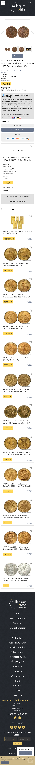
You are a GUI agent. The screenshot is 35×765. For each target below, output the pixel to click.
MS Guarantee (17, 618)
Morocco (27, 71)
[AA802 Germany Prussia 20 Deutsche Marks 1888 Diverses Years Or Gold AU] (17, 411)
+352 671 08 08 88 (17, 713)
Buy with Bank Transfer (17, 130)
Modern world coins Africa (15, 71)
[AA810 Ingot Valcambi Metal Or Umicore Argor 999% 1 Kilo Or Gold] (17, 222)
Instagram (15, 727)
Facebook (11, 727)
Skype (15, 717)
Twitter (23, 727)
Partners (17, 685)
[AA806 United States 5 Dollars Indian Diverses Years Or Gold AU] (17, 317)
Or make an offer (29, 238)
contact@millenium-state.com (17, 700)
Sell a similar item (17, 56)
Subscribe (18, 743)
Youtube (19, 727)
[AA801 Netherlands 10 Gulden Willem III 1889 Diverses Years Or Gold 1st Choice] (17, 443)
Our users (18, 623)
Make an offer (17, 125)
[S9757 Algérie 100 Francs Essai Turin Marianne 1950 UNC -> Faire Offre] (17, 569)
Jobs (17, 690)
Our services (17, 675)
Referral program (17, 627)
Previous (4, 34)
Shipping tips (17, 661)
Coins (3, 71)
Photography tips (17, 656)
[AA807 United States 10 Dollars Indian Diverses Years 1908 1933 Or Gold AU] (17, 285)
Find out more (5, 80)
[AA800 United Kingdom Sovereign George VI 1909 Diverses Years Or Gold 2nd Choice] (17, 474)
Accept (5, 762)
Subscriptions (17, 651)
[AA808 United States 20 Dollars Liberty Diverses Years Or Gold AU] (17, 254)
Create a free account (25, 753)
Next (31, 34)
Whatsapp (19, 717)
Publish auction (17, 647)
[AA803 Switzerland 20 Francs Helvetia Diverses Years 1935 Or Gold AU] (17, 380)
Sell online (17, 637)
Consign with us (17, 642)
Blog (17, 680)
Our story (17, 671)
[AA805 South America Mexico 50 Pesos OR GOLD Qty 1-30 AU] (17, 348)
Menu (3, 3)
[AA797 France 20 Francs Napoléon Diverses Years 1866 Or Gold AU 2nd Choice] (17, 506)
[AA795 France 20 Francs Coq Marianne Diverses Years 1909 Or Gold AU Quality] (17, 538)
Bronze (3, 73)
